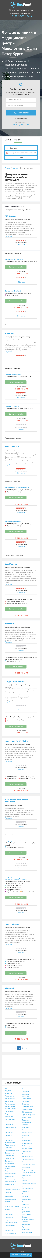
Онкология (25, 1091)
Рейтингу (21, 210)
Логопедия (8, 1192)
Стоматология (26, 1175)
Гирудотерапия (10, 1145)
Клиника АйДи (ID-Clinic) (16, 741)
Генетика (8, 1130)
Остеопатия (25, 1104)
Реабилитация (26, 1146)
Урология (25, 1196)
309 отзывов (21, 316)
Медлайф (9, 624)
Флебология (26, 1202)
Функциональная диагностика (27, 1211)
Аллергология (9, 1096)
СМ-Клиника (10, 216)
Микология (8, 1212)
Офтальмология (27, 1112)
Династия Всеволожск (12, 406)
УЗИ (23, 1194)
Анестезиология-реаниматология (10, 1107)
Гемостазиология (10, 1127)
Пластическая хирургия (26, 1123)
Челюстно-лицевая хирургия (28, 1220)
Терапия (24, 1180)
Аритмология (9, 1111)
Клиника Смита (12, 924)
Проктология (26, 1130)
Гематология (9, 1124)
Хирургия (25, 1217)
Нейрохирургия (10, 1225)
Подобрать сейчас (21, 113)
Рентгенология (26, 1154)
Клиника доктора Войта (13, 521)
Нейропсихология (10, 1220)
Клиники (18, 140)
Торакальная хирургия (29, 1183)
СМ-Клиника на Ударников (14, 259)
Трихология (25, 1191)
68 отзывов (21, 592)
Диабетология (9, 1158)
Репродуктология (27, 1156)
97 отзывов (21, 512)
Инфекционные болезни (10, 1167)
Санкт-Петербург (26, 10)
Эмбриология (26, 1224)
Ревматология (26, 1151)
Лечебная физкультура (12, 1189)
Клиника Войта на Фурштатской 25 (17, 487)
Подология (25, 1127)
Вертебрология (10, 1119)
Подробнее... (9, 236)
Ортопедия (25, 1101)
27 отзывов (21, 546)
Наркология (8, 1214)
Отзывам (28, 210)
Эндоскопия (26, 1229)
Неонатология (9, 1228)
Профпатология (27, 1132)
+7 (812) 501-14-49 (21, 16)
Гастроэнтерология (11, 1122)
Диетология (8, 1161)
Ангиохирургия (10, 1098)
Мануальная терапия (12, 1206)
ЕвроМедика (11, 564)
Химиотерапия (26, 1214)
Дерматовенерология (12, 1150)
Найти (21, 157)
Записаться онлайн (16, 267)
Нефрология (9, 1230)
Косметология (9, 1184)
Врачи (8, 140)
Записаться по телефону (21, 1255)
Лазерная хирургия (11, 1187)
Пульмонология (27, 1143)
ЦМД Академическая (15, 681)
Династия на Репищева (13, 374)
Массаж (7, 1209)
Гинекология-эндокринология (10, 1141)
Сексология (25, 1162)
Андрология (9, 1101)
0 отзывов (21, 429)
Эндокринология (27, 1227)
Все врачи (20, 1251)
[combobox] (21, 148)
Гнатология (8, 1147)
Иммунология (9, 1163)
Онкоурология (26, 1098)
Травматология (27, 1186)
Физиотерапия (26, 1199)
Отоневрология (27, 1109)
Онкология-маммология (26, 1095)
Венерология (9, 1116)
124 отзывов (21, 473)
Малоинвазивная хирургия (10, 1200)
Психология (25, 1138)
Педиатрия (25, 1120)
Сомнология (26, 1167)
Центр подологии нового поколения (17, 841)
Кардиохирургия (10, 1173)
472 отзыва (21, 282)
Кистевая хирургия (11, 1179)
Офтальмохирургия (28, 1115)
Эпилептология (27, 1232)
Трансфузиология (27, 1188)
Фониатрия (25, 1204)
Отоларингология (27, 1107)
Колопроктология (10, 1181)
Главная (7, 168)
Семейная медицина (28, 1164)
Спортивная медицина (29, 1172)
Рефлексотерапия (27, 1159)
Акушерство (9, 1093)
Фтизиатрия (25, 1207)
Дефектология (9, 1155)
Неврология (9, 1217)
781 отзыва (21, 244)
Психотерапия (26, 1140)
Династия (9, 333)
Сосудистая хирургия (29, 1170)
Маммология (9, 1204)
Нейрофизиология (11, 1222)
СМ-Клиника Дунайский (13, 291)
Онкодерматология (28, 1089)
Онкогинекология (10, 1233)
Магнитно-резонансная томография (12, 1195)
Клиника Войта (12, 446)
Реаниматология (27, 1148)
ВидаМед (9, 988)
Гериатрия (8, 1135)
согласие (25, 116)
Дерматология (9, 1153)
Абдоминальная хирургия (10, 1089)
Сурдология (26, 1178)
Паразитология (26, 1117)
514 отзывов (21, 360)
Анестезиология (10, 1104)
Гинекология (9, 1138)
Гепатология (9, 1132)
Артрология (8, 1114)
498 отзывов (21, 397)
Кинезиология (9, 1176)
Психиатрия (25, 1135)
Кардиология (9, 1171)
